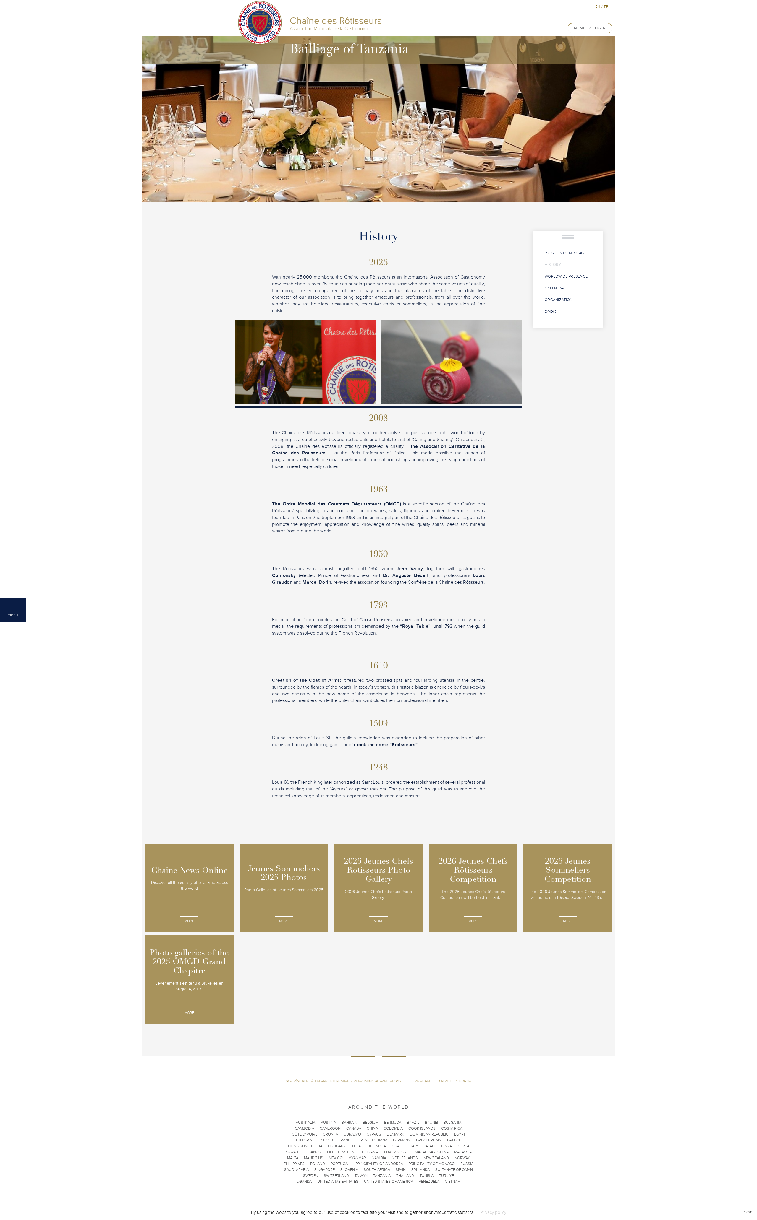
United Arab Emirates (337, 1181)
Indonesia (376, 1146)
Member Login (590, 28)
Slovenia (349, 1169)
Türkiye (446, 1175)
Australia (305, 1122)
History (553, 264)
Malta (292, 1158)
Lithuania (369, 1152)
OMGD (550, 311)
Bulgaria (452, 1122)
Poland (317, 1164)
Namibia (379, 1158)
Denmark (395, 1134)
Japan (429, 1146)
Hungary (337, 1146)
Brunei (431, 1122)
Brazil (413, 1122)
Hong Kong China (305, 1146)
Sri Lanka (420, 1169)
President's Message (565, 253)
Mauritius (313, 1158)
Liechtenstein (340, 1152)
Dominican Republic (429, 1134)
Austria (328, 1122)
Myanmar (357, 1158)
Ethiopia (304, 1140)
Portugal (340, 1164)
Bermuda (392, 1122)
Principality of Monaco (432, 1164)
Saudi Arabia (296, 1169)
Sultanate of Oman (454, 1169)
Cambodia (304, 1128)
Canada (353, 1128)
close (748, 1212)
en (597, 6)
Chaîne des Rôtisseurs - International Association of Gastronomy (346, 1081)
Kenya (446, 1146)
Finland (325, 1140)
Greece (454, 1140)
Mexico (336, 1158)
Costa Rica (451, 1128)
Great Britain (428, 1140)
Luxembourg (396, 1152)
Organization (559, 299)
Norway (462, 1158)
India (356, 1146)
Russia (466, 1164)
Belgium (370, 1122)
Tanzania (382, 1175)
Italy (413, 1146)
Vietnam (452, 1181)
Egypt (459, 1134)
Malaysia (463, 1152)
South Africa (377, 1169)
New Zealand (436, 1158)
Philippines (294, 1164)
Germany (401, 1140)
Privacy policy (493, 1212)
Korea (463, 1146)
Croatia (330, 1134)
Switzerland (336, 1175)
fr (606, 6)
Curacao (352, 1134)
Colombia (393, 1128)
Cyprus (374, 1134)
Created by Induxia (455, 1081)
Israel (398, 1146)
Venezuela (429, 1181)
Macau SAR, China (432, 1152)
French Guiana (372, 1140)
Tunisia (427, 1175)
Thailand (405, 1175)
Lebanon (312, 1152)
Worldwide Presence (566, 276)
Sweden (310, 1175)
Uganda (304, 1181)
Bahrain (349, 1122)
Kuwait (292, 1152)
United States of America (388, 1181)
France (346, 1140)
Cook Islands (422, 1128)
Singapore (324, 1169)
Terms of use (420, 1081)
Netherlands (405, 1158)
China (372, 1128)
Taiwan (361, 1175)
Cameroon (330, 1128)
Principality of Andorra (379, 1164)
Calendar (554, 288)
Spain (401, 1169)
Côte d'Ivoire (304, 1134)
